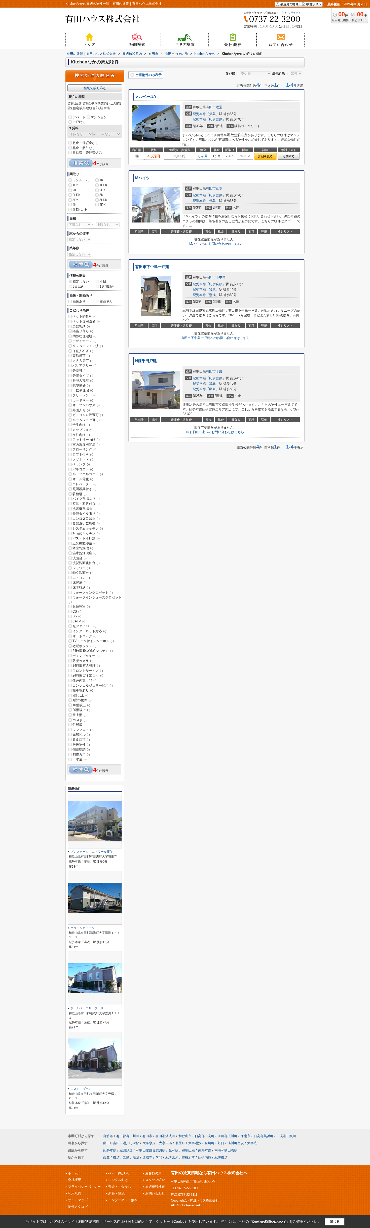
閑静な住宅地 (84, 336)
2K (74, 190)
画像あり (79, 301)
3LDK (103, 200)
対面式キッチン (86, 533)
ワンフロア (82, 730)
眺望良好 (81, 385)
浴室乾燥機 (82, 548)
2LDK (76, 195)
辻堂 (219, 107)
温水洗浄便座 (84, 553)
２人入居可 (82, 361)
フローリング (84, 449)
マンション (99, 117)
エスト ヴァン (81, 1089)
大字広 (252, 1143)
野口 (221, 1143)
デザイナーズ (84, 341)
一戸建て (79, 122)
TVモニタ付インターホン (93, 641)
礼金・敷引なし (83, 148)
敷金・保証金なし (85, 143)
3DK (75, 200)
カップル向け (84, 430)
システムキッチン (87, 528)
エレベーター (84, 484)
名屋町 (180, 1143)
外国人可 (81, 410)
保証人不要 (82, 351)
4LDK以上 (79, 210)
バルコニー (82, 469)
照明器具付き (84, 489)
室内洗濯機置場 (86, 444)
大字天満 (165, 1143)
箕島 (212, 114)
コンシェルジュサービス (92, 685)
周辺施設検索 (155, 1186)
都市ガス (81, 754)
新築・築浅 (116, 1193)
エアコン (81, 578)
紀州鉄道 (126, 1150)
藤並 (212, 389)
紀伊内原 (204, 1157)
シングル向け (118, 1180)
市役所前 (188, 1157)
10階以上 (81, 705)
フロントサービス (87, 671)
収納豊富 (81, 606)
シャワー (81, 568)
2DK (102, 190)
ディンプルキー (86, 656)
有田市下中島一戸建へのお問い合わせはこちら (215, 338)
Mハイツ (142, 178)
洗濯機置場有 (84, 509)
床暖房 (79, 582)
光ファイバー (84, 626)
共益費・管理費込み (87, 153)
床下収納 (81, 587)
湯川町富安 (236, 1143)
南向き (79, 720)
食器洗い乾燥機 (86, 523)
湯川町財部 (131, 1143)
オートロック (84, 636)
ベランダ (81, 464)
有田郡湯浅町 (165, 1136)
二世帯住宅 (82, 390)
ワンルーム (80, 180)
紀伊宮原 (215, 119)
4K (74, 205)
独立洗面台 (82, 573)
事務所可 (81, 356)
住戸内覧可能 (84, 680)
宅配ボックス (84, 646)
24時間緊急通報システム (92, 651)
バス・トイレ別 (86, 538)
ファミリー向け (86, 439)
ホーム (73, 1173)
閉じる (335, 1221)
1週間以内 (107, 286)
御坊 (116, 1157)
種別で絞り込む (95, 88)
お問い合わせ (155, 1193)
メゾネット (82, 459)
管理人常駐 (82, 380)
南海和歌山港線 (225, 1150)
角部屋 (79, 725)
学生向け (81, 425)
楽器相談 (81, 326)
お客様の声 (153, 1173)
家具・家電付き (86, 504)
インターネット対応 (89, 631)
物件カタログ (78, 1207)
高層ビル (81, 734)
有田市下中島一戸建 (152, 267)
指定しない (81, 281)
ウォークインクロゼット (92, 592)
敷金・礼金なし (119, 1186)
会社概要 (74, 1180)
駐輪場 (79, 494)
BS (76, 616)
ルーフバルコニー (87, 474)
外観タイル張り (86, 513)
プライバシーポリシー (84, 1186)
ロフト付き (82, 454)
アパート (79, 117)
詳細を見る (265, 156)
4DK (102, 205)
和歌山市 (185, 1136)
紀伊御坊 (221, 1157)
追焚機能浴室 (84, 543)
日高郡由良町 (286, 1136)
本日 (103, 281)
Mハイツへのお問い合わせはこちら (215, 244)
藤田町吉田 (111, 1143)
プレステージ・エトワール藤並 (91, 851)
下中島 (221, 277)
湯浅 (212, 295)
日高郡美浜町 (263, 1136)
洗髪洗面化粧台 (86, 563)
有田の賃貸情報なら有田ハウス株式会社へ (209, 1173)
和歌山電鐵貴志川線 (150, 1150)
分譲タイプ (82, 376)
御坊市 (108, 1136)
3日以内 (78, 286)
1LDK (103, 185)
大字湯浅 (194, 1143)
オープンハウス (86, 405)
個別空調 (81, 749)
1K (101, 180)
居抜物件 (81, 745)
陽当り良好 (82, 331)
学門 (159, 1157)
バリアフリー (84, 365)
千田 (219, 371)
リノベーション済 (87, 346)
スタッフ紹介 (155, 1180)
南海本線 (204, 1150)
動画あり (106, 301)
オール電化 (82, 479)
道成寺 (147, 1157)
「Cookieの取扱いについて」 (269, 1221)
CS (76, 611)
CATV (78, 621)
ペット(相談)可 (119, 1173)
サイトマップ (78, 1200)
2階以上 (80, 695)
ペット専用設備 (86, 321)
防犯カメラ (82, 661)
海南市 (245, 1136)
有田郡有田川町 (127, 1136)
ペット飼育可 (84, 316)
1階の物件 (82, 700)
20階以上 (81, 710)
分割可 (79, 371)
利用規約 (74, 1193)
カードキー (82, 400)
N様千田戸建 (146, 361)
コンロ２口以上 (86, 518)
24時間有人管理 (86, 665)
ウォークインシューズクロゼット (95, 600)
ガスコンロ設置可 (87, 415)
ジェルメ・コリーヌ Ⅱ (87, 1008)
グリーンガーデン (82, 928)
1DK (75, 185)
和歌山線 (188, 1150)
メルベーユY (146, 97)
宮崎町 (209, 1143)
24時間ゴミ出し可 (87, 675)
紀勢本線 (199, 114)
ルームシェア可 (86, 420)
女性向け (81, 435)
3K (101, 195)
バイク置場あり (86, 499)
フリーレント (84, 395)
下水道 (79, 759)
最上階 (79, 715)
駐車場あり (82, 690)
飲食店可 (81, 739)
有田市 (211, 107)
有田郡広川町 (227, 1136)
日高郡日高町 (204, 1136)
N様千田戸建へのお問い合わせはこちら (215, 432)
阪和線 (173, 1150)
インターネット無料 (123, 1200)
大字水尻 (149, 1143)
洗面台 (79, 558)
